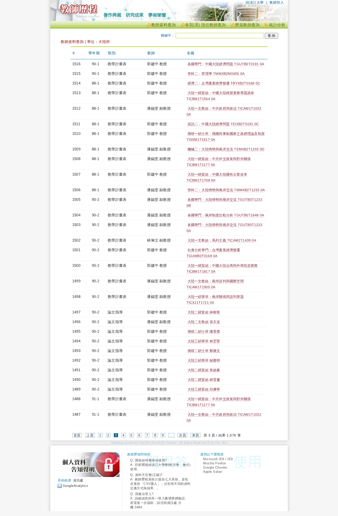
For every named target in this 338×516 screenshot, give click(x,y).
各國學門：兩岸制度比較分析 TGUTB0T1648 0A (226, 215)
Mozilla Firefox (214, 463)
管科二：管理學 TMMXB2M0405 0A (216, 74)
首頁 (77, 435)
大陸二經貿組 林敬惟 (204, 312)
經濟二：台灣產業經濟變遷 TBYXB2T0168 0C (224, 83)
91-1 (95, 399)
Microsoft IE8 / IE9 (218, 459)
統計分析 (277, 25)
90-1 (95, 64)
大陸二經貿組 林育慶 (204, 380)
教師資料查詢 (163, 25)
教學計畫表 (117, 64)
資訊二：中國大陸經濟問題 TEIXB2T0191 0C (223, 124)
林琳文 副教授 (158, 240)
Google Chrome (215, 467)
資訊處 (78, 480)
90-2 (95, 199)
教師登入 (276, 2)
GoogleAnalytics (75, 486)
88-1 (95, 83)
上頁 (90, 435)
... (171, 435)
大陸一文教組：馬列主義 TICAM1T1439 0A (222, 240)
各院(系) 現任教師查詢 (205, 25)
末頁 (195, 435)
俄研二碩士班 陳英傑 (204, 331)
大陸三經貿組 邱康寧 (204, 389)
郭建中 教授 (157, 64)
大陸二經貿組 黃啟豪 (204, 370)
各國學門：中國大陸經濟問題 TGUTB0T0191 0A (226, 64)
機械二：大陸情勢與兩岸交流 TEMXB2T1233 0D (226, 149)
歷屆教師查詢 (247, 25)
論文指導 (115, 312)
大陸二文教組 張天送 (204, 322)
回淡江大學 (255, 2)
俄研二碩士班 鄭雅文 (204, 351)
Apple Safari (212, 472)
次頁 (182, 435)
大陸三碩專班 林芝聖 (204, 341)
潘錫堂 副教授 (158, 108)
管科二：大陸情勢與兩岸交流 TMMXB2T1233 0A (226, 190)
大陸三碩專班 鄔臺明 (204, 360)
